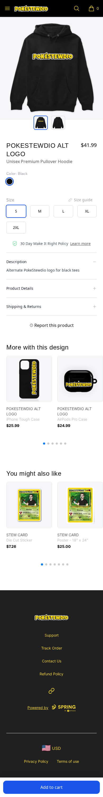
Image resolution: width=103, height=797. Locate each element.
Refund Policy (51, 674)
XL (87, 211)
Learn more (80, 243)
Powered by (37, 707)
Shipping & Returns (23, 306)
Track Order (51, 648)
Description (16, 261)
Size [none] (10, 200)
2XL (16, 227)
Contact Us (51, 661)
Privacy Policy (36, 761)
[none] (80, 200)
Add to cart (51, 787)
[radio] (16, 211)
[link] (29, 379)
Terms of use (68, 761)
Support (52, 635)
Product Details (19, 288)
